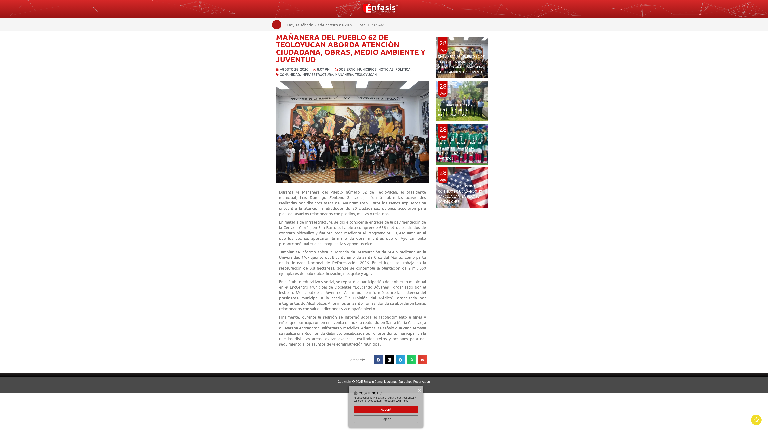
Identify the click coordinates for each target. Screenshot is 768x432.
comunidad (290, 75)
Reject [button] (386, 419)
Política (402, 69)
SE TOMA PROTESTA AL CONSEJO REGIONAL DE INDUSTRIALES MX (456, 110)
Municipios (367, 69)
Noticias (386, 69)
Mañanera (344, 75)
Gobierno (347, 69)
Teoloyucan (366, 75)
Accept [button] (386, 409)
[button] (378, 359)
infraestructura (317, 75)
